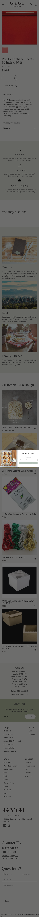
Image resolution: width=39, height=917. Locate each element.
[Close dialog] (38, 450)
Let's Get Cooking (28, 462)
